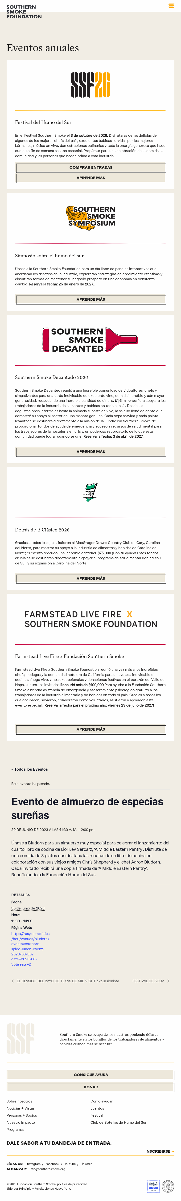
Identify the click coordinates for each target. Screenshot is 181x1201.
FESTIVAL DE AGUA (148, 981)
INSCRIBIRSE (157, 1152)
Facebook (52, 1164)
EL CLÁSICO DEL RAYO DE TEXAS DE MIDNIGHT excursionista (67, 981)
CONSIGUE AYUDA (91, 1075)
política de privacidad (72, 1184)
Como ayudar (101, 1101)
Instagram (33, 1164)
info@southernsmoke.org (47, 1169)
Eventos (97, 1108)
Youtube (70, 1164)
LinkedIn (86, 1164)
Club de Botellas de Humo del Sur (118, 1122)
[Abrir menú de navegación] (171, 6)
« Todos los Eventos (29, 769)
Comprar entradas (91, 168)
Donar (91, 1087)
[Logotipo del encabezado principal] (24, 11)
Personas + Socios (22, 1115)
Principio (25, 1188)
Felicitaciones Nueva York (52, 1188)
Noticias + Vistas (20, 1108)
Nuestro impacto (21, 1122)
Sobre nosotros (19, 1101)
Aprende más (91, 178)
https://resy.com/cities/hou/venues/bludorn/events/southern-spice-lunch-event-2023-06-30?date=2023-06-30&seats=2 (30, 949)
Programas (15, 1129)
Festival (96, 1115)
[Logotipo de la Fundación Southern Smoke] (20, 1039)
